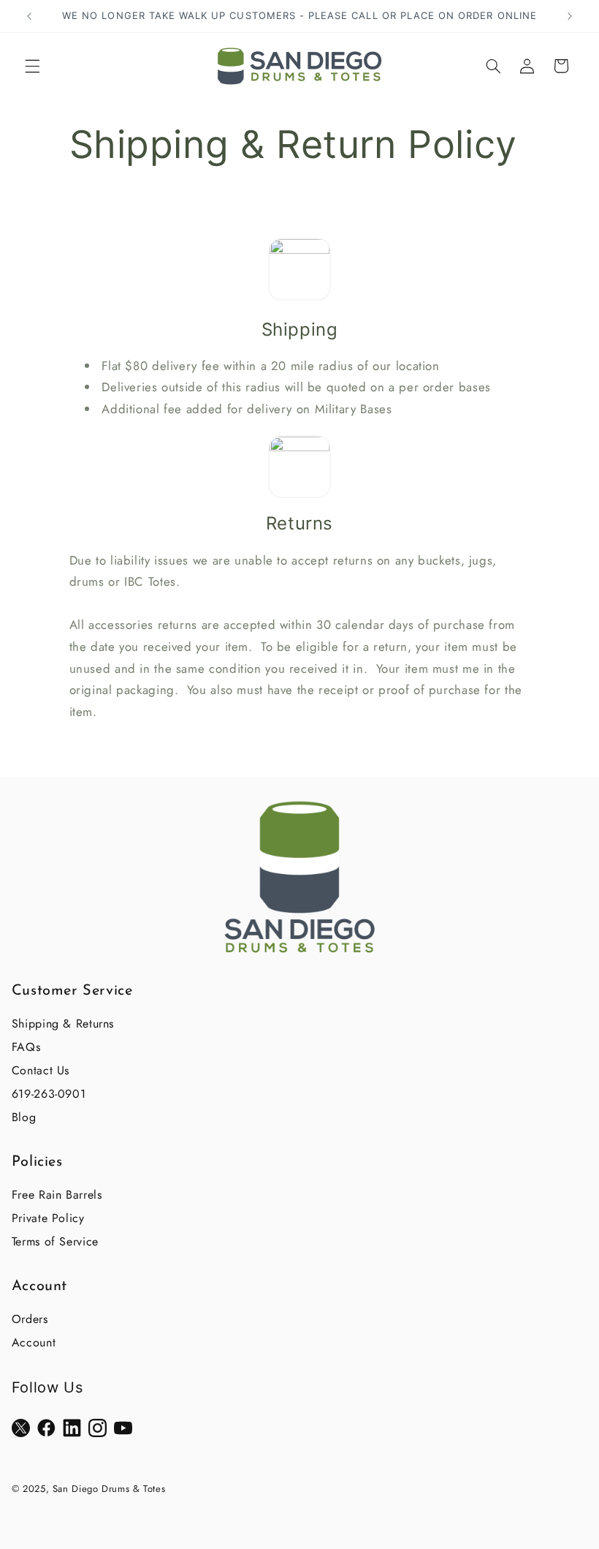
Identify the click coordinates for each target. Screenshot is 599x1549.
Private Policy (48, 1218)
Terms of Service (55, 1241)
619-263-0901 (49, 1093)
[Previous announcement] (29, 16)
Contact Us (40, 1070)
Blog (24, 1117)
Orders (30, 1319)
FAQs (26, 1047)
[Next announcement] (570, 16)
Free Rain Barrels (57, 1194)
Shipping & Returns (63, 1023)
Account (34, 1342)
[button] (32, 66)
